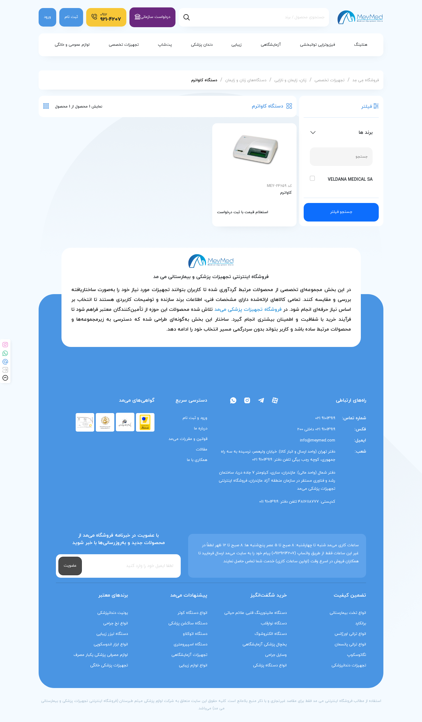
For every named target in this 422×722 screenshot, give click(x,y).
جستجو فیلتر (341, 212)
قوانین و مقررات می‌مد (188, 439)
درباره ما (200, 428)
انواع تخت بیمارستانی (348, 613)
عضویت (70, 565)
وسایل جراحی (276, 655)
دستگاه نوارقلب (274, 623)
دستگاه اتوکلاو (195, 634)
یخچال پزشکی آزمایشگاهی (265, 644)
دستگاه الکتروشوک (271, 634)
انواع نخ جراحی (115, 623)
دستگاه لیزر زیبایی (112, 634)
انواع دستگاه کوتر (192, 613)
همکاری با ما (197, 460)
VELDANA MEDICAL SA (350, 180)
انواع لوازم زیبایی (193, 665)
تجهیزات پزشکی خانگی (109, 665)
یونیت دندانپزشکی (112, 613)
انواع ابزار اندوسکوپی (111, 644)
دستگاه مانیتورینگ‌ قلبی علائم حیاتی (255, 613)
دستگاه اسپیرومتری (190, 644)
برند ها (366, 132)
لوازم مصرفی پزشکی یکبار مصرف (101, 655)
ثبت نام (71, 17)
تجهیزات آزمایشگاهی (189, 655)
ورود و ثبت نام (195, 418)
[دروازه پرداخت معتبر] (145, 422)
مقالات (201, 449)
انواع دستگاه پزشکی (270, 665)
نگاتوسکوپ (356, 655)
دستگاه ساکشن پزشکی (187, 623)
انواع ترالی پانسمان (350, 644)
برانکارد (360, 623)
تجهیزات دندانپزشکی (348, 665)
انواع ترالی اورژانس (350, 634)
